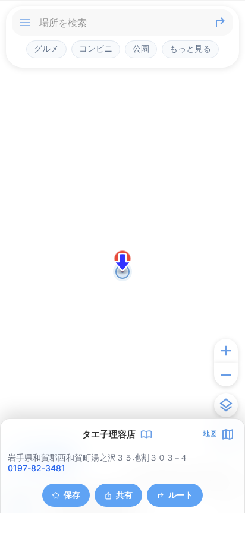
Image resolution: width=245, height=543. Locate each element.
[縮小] (226, 374)
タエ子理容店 (109, 434)
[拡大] (226, 351)
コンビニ (95, 48)
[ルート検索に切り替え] (220, 22)
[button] (122, 262)
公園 (141, 48)
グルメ (46, 48)
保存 (72, 495)
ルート (180, 495)
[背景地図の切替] (226, 405)
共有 (124, 495)
